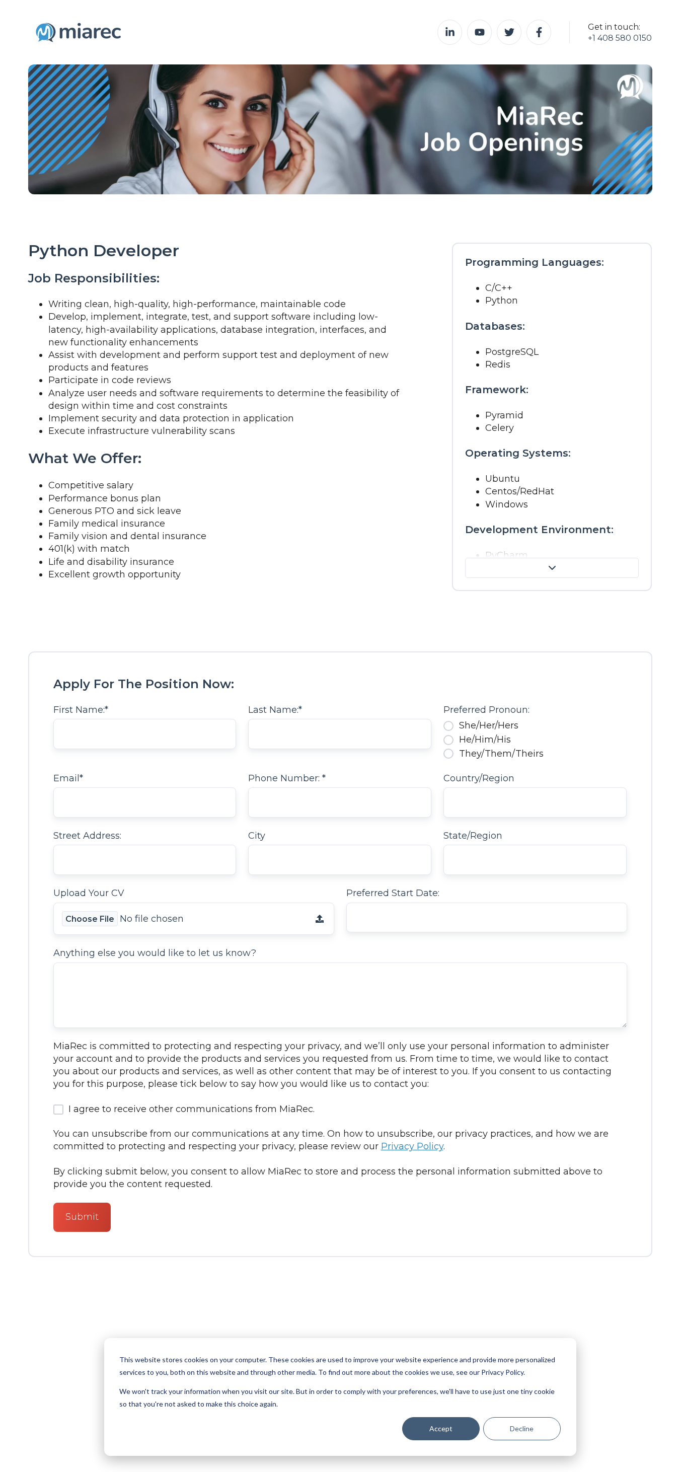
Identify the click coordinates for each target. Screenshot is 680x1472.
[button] (552, 568)
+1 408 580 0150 (620, 38)
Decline (522, 1428)
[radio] (535, 725)
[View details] (449, 32)
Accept (440, 1428)
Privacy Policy (412, 1146)
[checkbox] (535, 739)
